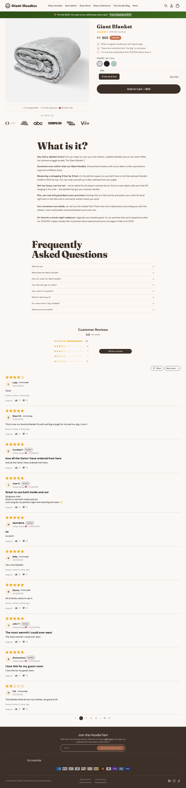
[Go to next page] (110, 718)
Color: (106, 58)
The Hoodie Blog (34, 760)
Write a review (115, 351)
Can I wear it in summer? (42, 291)
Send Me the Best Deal (111, 748)
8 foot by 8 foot (109, 76)
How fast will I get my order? (44, 285)
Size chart (174, 76)
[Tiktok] (179, 781)
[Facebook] (169, 781)
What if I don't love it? (41, 297)
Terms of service (85, 782)
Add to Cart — (138, 89)
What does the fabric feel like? (45, 272)
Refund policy (85, 779)
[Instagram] (174, 781)
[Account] (172, 6)
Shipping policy (101, 782)
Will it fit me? (37, 266)
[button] (71, 341)
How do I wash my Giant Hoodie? (46, 279)
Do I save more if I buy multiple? (46, 303)
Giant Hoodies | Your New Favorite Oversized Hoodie (31, 781)
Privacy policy (100, 779)
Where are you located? (42, 309)
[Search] (166, 6)
